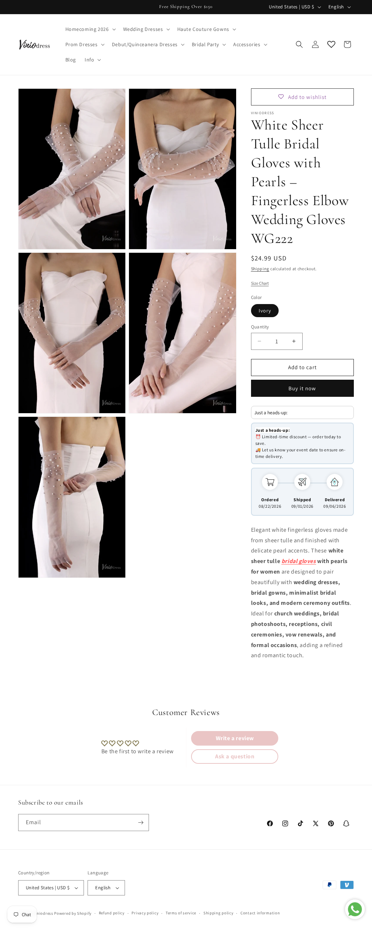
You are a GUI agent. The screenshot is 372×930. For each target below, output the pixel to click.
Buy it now (302, 388)
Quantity (260, 327)
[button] (90, 29)
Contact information (260, 912)
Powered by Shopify (73, 913)
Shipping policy (218, 912)
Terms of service (181, 912)
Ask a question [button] (234, 756)
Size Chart (260, 283)
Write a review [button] (235, 738)
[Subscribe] (141, 822)
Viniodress (43, 913)
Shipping (260, 268)
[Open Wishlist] (331, 44)
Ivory (265, 310)
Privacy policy (145, 912)
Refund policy (112, 912)
